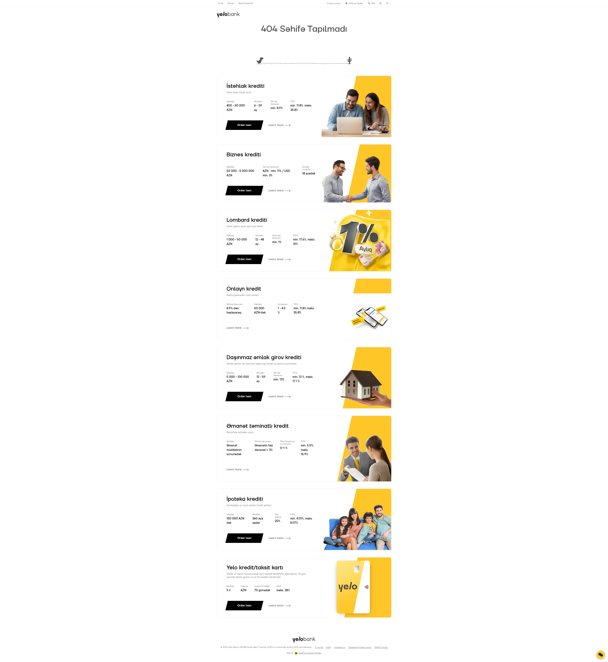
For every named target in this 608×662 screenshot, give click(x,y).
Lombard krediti (247, 220)
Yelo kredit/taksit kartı (255, 567)
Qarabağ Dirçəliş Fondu (359, 647)
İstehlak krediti (245, 86)
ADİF (328, 647)
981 (373, 3)
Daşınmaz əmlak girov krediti (264, 357)
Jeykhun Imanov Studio (309, 653)
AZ (387, 3)
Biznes (231, 3)
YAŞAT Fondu (381, 647)
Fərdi (220, 3)
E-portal (319, 647)
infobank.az (339, 647)
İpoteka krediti (245, 499)
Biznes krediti (244, 154)
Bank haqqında (246, 3)
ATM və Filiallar (356, 3)
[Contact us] (601, 655)
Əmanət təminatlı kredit (258, 426)
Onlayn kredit (244, 288)
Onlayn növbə (333, 3)
